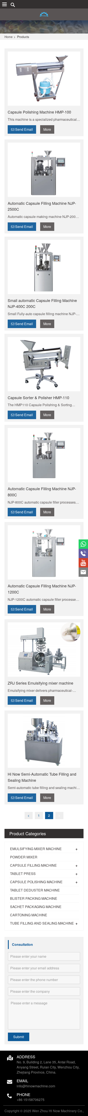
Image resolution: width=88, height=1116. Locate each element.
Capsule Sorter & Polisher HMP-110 (38, 397)
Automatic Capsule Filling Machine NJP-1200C (42, 589)
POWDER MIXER (23, 857)
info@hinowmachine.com (36, 1086)
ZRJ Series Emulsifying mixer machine (40, 683)
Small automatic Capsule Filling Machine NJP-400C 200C (42, 303)
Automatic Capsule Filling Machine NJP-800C (42, 491)
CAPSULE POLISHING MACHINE (36, 881)
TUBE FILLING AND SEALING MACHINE (42, 923)
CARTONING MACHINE (28, 914)
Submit (18, 1036)
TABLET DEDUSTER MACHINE (35, 890)
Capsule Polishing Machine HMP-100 (39, 112)
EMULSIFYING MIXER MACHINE (36, 848)
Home (8, 37)
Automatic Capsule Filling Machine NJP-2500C (42, 206)
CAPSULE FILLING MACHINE (33, 865)
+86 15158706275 (30, 1099)
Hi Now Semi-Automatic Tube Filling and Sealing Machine (42, 777)
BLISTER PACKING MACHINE (33, 898)
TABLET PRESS (23, 873)
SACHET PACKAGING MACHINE (36, 906)
